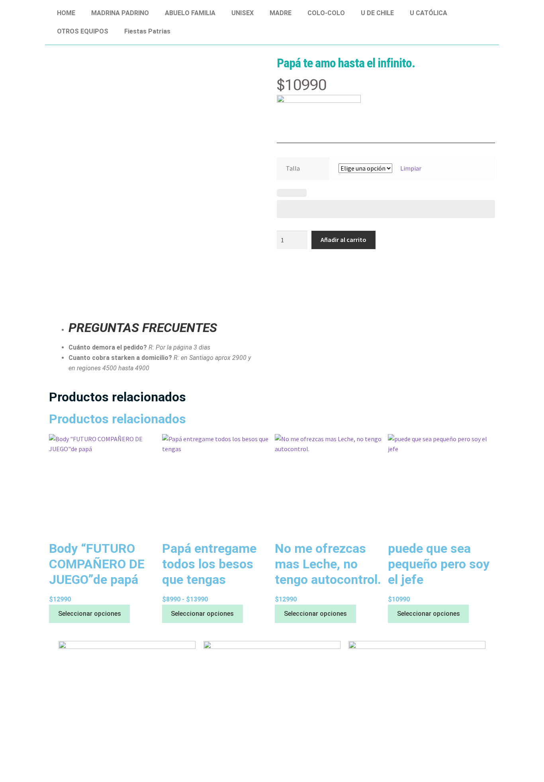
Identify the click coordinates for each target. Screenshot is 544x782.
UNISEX (242, 13)
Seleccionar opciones (89, 613)
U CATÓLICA (428, 13)
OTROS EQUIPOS (82, 31)
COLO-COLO (326, 13)
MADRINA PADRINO (120, 13)
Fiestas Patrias (147, 31)
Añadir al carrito (343, 240)
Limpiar (410, 168)
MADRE (281, 13)
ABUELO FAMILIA (190, 13)
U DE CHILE (377, 13)
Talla (293, 168)
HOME (66, 13)
